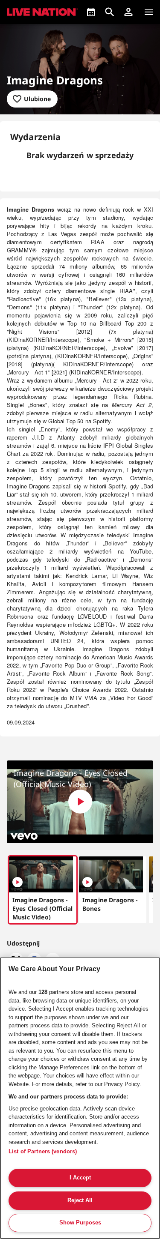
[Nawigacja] (149, 12)
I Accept (80, 1177)
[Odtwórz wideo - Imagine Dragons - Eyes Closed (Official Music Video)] (80, 802)
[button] (128, 12)
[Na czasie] (90, 12)
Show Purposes (80, 1222)
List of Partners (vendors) (43, 1151)
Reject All (80, 1200)
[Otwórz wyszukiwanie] (109, 12)
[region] (80, 1098)
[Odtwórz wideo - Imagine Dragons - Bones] (87, 882)
